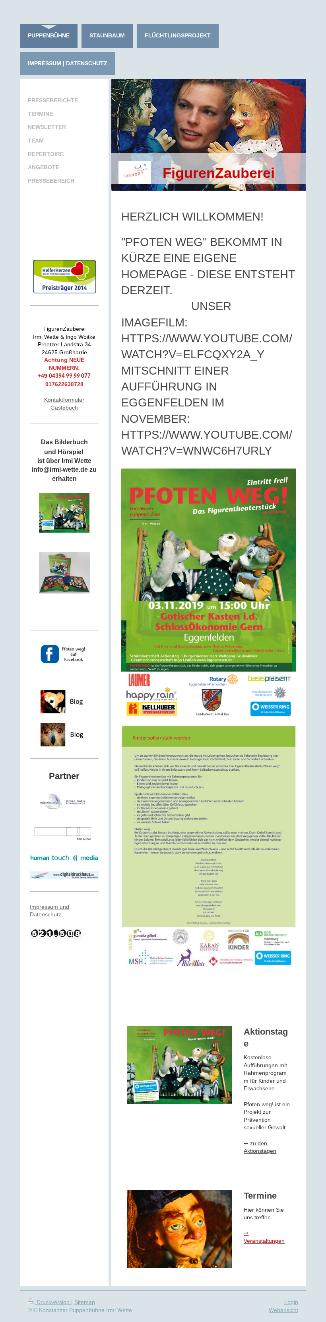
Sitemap (84, 1302)
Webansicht (283, 1310)
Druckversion (53, 1302)
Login (291, 1302)
